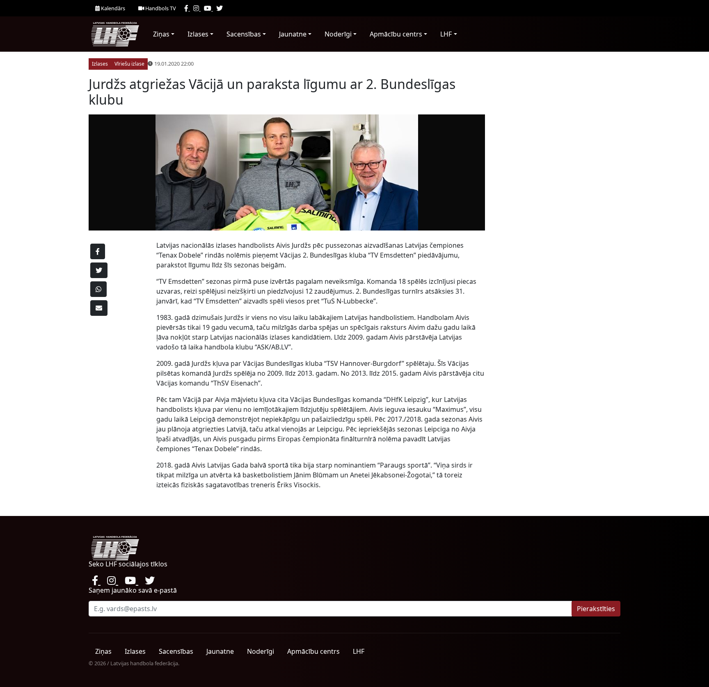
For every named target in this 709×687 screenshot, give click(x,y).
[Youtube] (208, 8)
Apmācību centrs (396, 34)
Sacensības (243, 34)
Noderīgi (338, 34)
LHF (446, 34)
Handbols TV (160, 8)
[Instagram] (197, 8)
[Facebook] (187, 8)
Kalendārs (112, 8)
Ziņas (161, 34)
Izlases (198, 34)
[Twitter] (219, 8)
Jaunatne (292, 34)
